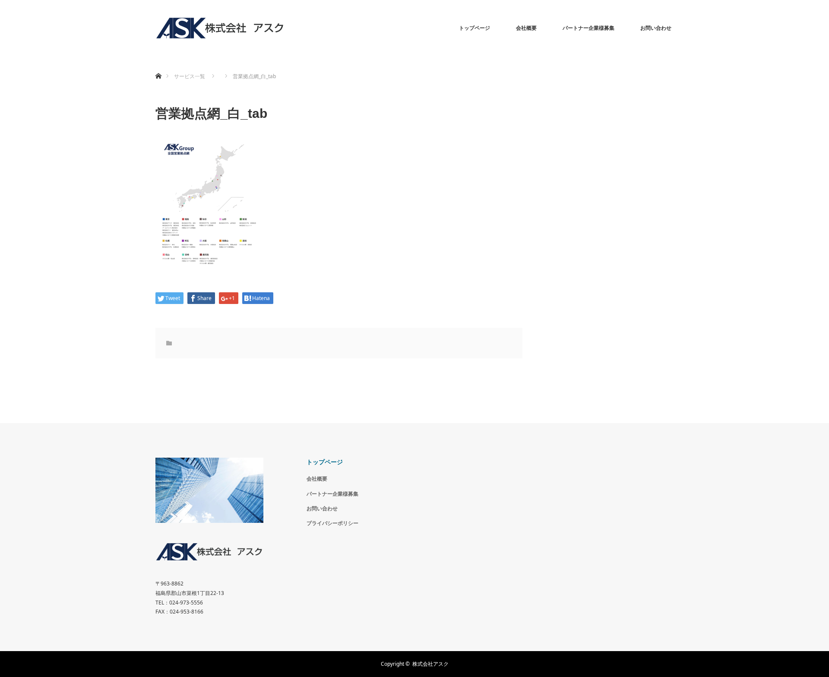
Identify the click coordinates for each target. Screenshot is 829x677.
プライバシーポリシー (332, 523)
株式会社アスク (430, 664)
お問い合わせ (655, 28)
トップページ (474, 28)
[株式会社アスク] (220, 28)
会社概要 (526, 28)
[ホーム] (158, 66)
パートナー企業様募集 (588, 28)
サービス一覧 (189, 76)
